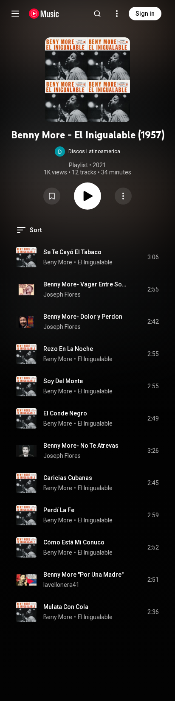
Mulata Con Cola (65, 606)
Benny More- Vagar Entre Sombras (85, 284)
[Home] (44, 13)
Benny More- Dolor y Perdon (82, 316)
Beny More (57, 262)
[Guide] (15, 13)
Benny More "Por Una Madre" (83, 574)
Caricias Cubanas (67, 477)
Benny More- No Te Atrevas (81, 445)
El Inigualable (95, 262)
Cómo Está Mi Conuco (73, 542)
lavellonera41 (61, 584)
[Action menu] (123, 196)
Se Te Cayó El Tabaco (72, 252)
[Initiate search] (97, 13)
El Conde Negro (65, 413)
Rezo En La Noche (68, 348)
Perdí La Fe (58, 510)
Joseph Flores (62, 294)
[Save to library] (52, 196)
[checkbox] (153, 257)
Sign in (145, 13)
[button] (87, 151)
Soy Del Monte (63, 381)
